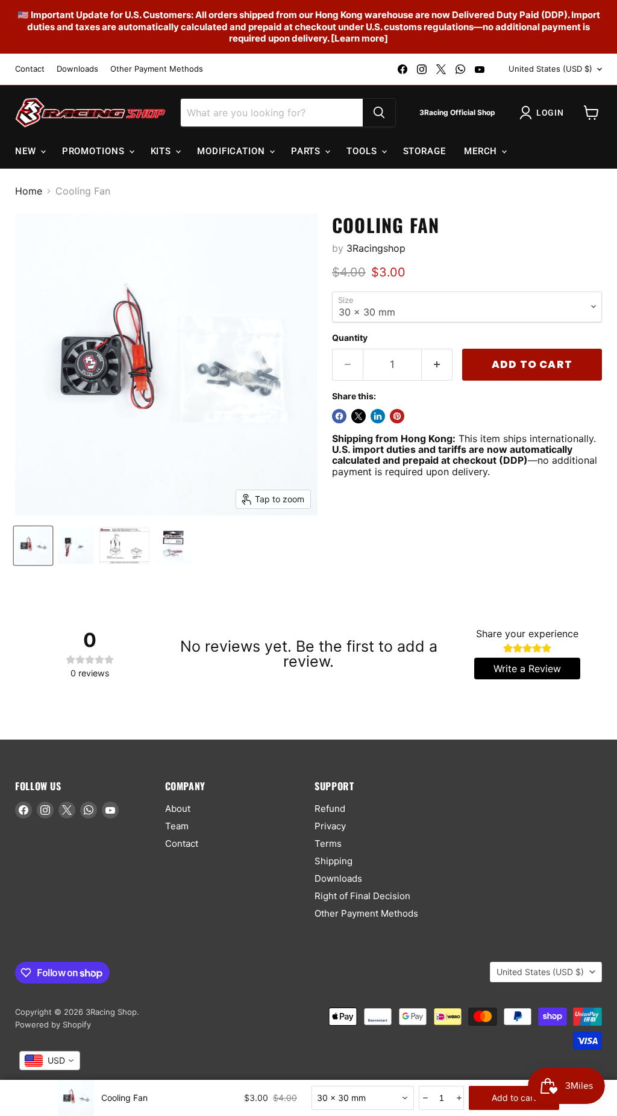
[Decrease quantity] (424, 1097)
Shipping (333, 861)
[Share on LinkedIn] (378, 416)
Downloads (77, 68)
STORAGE (424, 151)
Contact (30, 68)
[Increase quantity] (458, 1097)
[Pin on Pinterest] (397, 416)
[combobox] (363, 1098)
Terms (328, 843)
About (177, 808)
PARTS (307, 151)
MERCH (482, 151)
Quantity (350, 338)
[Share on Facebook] (339, 416)
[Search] (379, 112)
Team (177, 826)
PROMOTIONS (95, 151)
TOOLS (363, 151)
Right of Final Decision (362, 896)
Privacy (330, 826)
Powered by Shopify (53, 1024)
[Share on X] (358, 416)
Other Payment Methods (156, 68)
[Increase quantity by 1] (437, 365)
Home (28, 190)
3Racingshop (376, 248)
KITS (163, 151)
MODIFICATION (232, 151)
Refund (330, 808)
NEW (27, 151)
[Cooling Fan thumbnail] (33, 545)
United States (550, 68)
